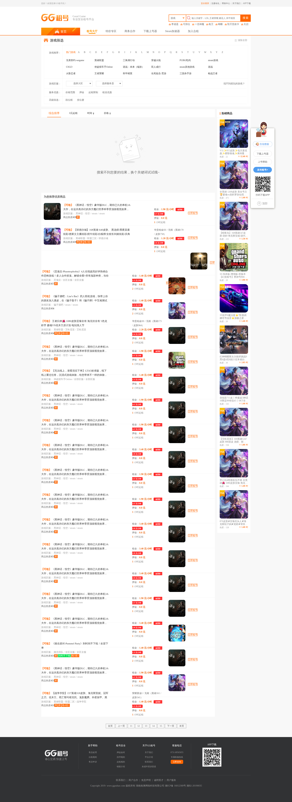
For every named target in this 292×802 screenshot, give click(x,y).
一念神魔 (199, 24)
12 (138, 726)
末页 (181, 726)
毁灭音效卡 (233, 24)
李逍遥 (174, 24)
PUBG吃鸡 (185, 60)
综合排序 (54, 113)
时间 (89, 113)
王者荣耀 (99, 73)
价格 (106, 113)
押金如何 (121, 752)
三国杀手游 (185, 73)
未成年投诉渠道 (149, 766)
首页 (110, 726)
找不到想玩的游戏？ (234, 83)
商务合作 (130, 31)
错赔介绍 (121, 766)
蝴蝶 (220, 24)
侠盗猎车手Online (103, 67)
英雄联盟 (99, 60)
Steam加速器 (172, 31)
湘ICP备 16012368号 (175, 785)
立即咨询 (177, 762)
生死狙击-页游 (158, 73)
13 (146, 726)
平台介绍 (149, 757)
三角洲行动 (129, 60)
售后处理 (93, 752)
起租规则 (121, 762)
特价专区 (111, 31)
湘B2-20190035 (194, 785)
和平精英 (127, 73)
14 (153, 726)
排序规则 (121, 757)
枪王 (211, 24)
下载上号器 (150, 31)
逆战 (210, 67)
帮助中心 (226, 3)
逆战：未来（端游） (133, 67)
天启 (246, 24)
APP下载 (247, 3)
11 (131, 726)
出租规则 (93, 757)
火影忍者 (71, 73)
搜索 (246, 17)
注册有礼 (215, 3)
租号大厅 (92, 31)
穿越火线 (156, 60)
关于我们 (236, 3)
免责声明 (146, 780)
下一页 (170, 726)
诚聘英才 (158, 780)
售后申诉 (93, 762)
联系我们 (149, 762)
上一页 (121, 726)
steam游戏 (213, 60)
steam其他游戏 (187, 67)
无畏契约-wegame (75, 60)
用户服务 (171, 780)
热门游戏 (71, 52)
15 (161, 726)
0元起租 (73, 113)
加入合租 (193, 31)
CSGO (69, 67)
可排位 (186, 24)
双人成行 (156, 67)
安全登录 (205, 3)
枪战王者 (212, 73)
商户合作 (133, 780)
